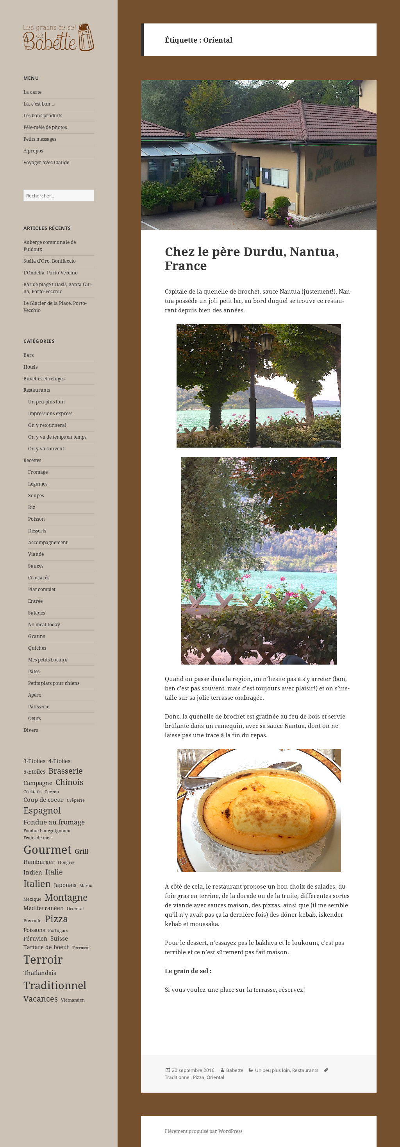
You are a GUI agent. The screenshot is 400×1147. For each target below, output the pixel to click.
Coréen (52, 791)
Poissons (34, 930)
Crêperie (76, 800)
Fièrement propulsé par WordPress (203, 1131)
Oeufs (34, 718)
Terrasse (80, 947)
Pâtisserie (38, 706)
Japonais (65, 885)
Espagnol (42, 810)
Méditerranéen (43, 908)
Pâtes (33, 671)
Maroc (85, 885)
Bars (28, 355)
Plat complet (41, 589)
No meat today (44, 624)
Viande (36, 554)
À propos (33, 150)
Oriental (75, 908)
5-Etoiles (34, 771)
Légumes (37, 483)
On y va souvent (46, 448)
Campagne (37, 782)
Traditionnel (54, 985)
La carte (32, 92)
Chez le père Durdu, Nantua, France (252, 258)
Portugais (58, 930)
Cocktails (32, 791)
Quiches (37, 648)
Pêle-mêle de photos (45, 127)
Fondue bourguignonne (47, 830)
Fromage (38, 472)
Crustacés (38, 577)
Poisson (36, 519)
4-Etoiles (59, 761)
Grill (81, 851)
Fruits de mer (37, 838)
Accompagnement (48, 542)
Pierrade (32, 920)
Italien (37, 883)
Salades (36, 612)
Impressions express (50, 413)
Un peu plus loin (46, 401)
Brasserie (65, 770)
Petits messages (39, 139)
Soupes (36, 495)
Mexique (32, 899)
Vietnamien (73, 1000)
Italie (54, 871)
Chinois (69, 782)
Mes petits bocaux (47, 659)
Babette (234, 1070)
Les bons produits (42, 115)
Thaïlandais (39, 972)
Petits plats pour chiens (53, 683)
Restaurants (36, 390)
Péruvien (35, 938)
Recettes (32, 460)
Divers (30, 730)
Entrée (35, 601)
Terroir (43, 959)
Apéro (34, 695)
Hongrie (66, 862)
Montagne (66, 897)
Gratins (36, 636)
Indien (32, 872)
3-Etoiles (34, 761)
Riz (31, 507)
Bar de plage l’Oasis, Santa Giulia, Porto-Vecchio (58, 288)
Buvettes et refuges (43, 378)
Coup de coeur (43, 799)
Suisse (59, 938)
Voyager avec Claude (46, 162)
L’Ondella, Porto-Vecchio (50, 272)
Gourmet (47, 849)
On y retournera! (47, 425)
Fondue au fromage (54, 821)
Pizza (56, 918)
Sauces (35, 566)
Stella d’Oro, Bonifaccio (49, 261)
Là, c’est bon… (38, 103)
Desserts (37, 530)
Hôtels (30, 367)
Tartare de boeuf (46, 947)
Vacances (40, 998)
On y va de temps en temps (57, 437)
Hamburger (39, 862)
